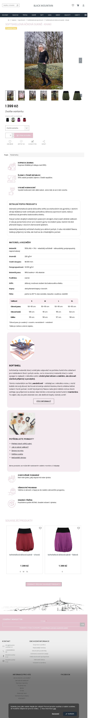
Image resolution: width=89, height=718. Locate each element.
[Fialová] (19, 119)
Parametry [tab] (14, 155)
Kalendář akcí (22, 693)
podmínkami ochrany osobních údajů (54, 628)
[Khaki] (13, 119)
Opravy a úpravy (22, 683)
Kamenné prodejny (22, 696)
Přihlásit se (82, 625)
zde (54, 709)
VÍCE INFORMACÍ (43, 401)
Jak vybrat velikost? (22, 680)
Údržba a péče (17, 454)
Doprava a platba (39, 645)
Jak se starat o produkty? (22, 678)
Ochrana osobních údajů (39, 654)
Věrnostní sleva (39, 660)
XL (27, 572)
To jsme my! (22, 685)
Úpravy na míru (17, 451)
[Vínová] (24, 119)
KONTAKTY (21, 698)
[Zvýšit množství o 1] (13, 134)
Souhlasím (71, 714)
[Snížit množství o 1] (13, 136)
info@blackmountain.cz (10, 646)
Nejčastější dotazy (19, 458)
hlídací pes (32, 144)
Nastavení (55, 714)
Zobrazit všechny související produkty (44, 584)
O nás (22, 691)
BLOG (22, 688)
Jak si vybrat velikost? (20, 447)
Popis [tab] (6, 155)
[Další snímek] (80, 60)
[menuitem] (5, 15)
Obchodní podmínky (39, 651)
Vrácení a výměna (39, 663)
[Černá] (7, 119)
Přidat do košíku (25, 135)
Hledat (17, 5)
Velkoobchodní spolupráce (39, 657)
